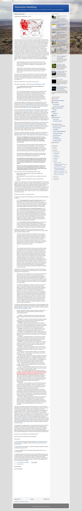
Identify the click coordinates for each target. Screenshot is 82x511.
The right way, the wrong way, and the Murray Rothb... (60, 165)
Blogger (47, 506)
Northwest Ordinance (29, 111)
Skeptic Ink (55, 113)
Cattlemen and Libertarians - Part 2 (60, 172)
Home (32, 499)
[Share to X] (34, 462)
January (55, 179)
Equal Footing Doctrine (43, 134)
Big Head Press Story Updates (59, 125)
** (18, 117)
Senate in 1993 (17, 308)
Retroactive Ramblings (26, 7)
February (56, 177)
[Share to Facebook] (35, 462)
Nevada (18, 464)
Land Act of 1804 (35, 123)
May (55, 159)
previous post (19, 39)
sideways (17, 54)
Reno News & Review (39, 230)
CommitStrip (55, 129)
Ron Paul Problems (57, 138)
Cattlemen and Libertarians (59, 174)
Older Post (46, 499)
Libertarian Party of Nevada (58, 106)
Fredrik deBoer (56, 104)
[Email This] (31, 462)
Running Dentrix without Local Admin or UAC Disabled (61, 25)
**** (34, 241)
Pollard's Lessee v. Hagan (24, 134)
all (46, 53)
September (56, 156)
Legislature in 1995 (27, 308)
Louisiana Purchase (43, 117)
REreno (54, 111)
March (55, 176)
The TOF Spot (56, 142)
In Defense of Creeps (61, 64)
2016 (54, 147)
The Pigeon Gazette (57, 140)
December (56, 151)
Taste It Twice (56, 119)
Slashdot (55, 115)
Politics (22, 464)
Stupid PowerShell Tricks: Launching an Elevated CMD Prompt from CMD (62, 87)
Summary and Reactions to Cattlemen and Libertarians (62, 41)
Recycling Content (60, 48)
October (55, 155)
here (15, 59)
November (56, 153)
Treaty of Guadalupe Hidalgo (34, 107)
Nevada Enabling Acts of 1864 (39, 84)
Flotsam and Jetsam (58, 162)
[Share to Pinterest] (36, 462)
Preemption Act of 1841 (38, 126)
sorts (48, 53)
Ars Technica (55, 98)
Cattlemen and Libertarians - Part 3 (60, 171)
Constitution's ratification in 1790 (20, 447)
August (55, 158)
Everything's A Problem (57, 133)
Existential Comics (57, 135)
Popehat (54, 109)
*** (48, 119)
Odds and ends (60, 79)
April (55, 161)
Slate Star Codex (56, 117)
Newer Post (17, 499)
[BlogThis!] (33, 462)
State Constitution (35, 306)
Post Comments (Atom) (24, 501)
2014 (54, 150)
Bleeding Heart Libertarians (58, 100)
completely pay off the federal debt (25, 126)
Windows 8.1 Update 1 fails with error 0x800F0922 (62, 56)
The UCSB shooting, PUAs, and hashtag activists (62, 72)
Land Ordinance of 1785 (24, 114)
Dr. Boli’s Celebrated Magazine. (59, 131)
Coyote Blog (55, 102)
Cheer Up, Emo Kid (57, 127)
